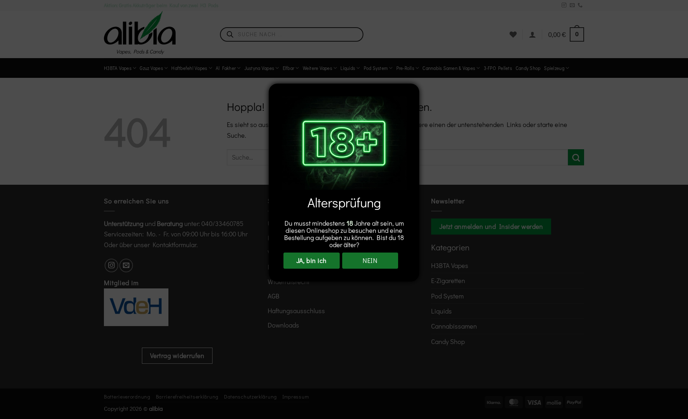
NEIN (370, 260)
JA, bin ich (311, 260)
